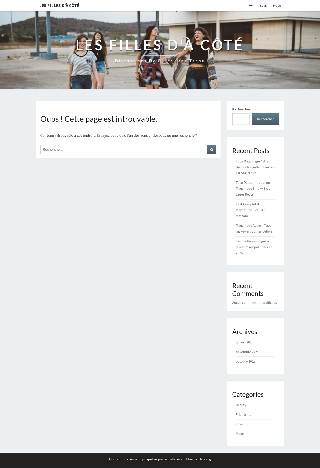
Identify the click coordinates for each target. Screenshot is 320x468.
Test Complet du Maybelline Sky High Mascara (251, 210)
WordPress (174, 459)
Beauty (241, 405)
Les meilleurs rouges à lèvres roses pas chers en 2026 (254, 247)
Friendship (243, 414)
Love (263, 5)
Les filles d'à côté (59, 5)
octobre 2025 (245, 361)
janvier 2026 (244, 342)
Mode (277, 5)
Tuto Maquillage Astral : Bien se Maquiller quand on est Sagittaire (255, 167)
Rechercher (241, 109)
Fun (251, 5)
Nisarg (205, 459)
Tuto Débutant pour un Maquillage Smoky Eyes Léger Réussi (253, 188)
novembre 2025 (247, 352)
